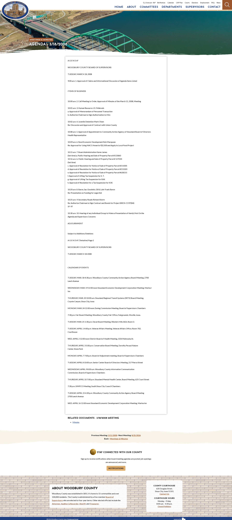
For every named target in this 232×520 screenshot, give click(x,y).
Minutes (75, 422)
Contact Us (164, 494)
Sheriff (82, 504)
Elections (195, 3)
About (131, 7)
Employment (204, 3)
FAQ (212, 3)
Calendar (170, 3)
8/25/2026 (136, 435)
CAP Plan (179, 3)
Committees (149, 7)
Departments (172, 7)
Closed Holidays (164, 506)
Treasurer (94, 504)
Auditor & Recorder (70, 504)
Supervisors (194, 7)
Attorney (56, 504)
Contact (214, 7)
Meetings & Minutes (41, 40)
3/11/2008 (112, 435)
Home (119, 7)
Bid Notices (161, 3)
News (219, 3)
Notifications (116, 468)
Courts (187, 3)
